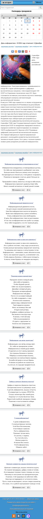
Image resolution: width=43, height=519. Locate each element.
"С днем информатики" (21, 418)
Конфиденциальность (21, 505)
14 (3, 29)
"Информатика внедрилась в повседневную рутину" (21, 164)
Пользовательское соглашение (21, 509)
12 (33, 25)
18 (27, 29)
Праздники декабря (21, 46)
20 (39, 29)
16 (15, 29)
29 (9, 37)
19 (33, 29)
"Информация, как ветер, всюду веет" (21, 340)
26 (33, 33)
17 (21, 29)
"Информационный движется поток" (21, 203)
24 (21, 33)
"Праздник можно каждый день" (21, 276)
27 (39, 33)
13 (39, 25)
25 (27, 33)
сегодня (7, 2)
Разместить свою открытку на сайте (21, 502)
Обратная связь (33, 499)
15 (9, 29)
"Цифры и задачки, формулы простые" (21, 381)
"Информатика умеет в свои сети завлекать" (21, 239)
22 (9, 33)
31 (21, 37)
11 (27, 25)
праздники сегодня (7, 46)
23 (15, 33)
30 (15, 37)
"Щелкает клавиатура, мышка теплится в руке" (21, 464)
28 (3, 37)
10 (21, 25)
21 (3, 33)
